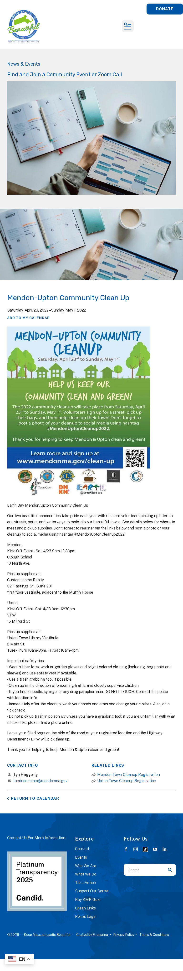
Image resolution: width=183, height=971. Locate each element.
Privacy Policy (123, 935)
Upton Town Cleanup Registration (126, 781)
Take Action (85, 882)
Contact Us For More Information (36, 838)
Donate (164, 9)
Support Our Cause (91, 891)
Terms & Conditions (154, 935)
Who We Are (85, 866)
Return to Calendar (35, 798)
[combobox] (144, 870)
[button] (128, 26)
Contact (82, 848)
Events (81, 857)
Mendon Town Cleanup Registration (128, 774)
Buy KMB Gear (88, 899)
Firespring (100, 935)
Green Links (85, 908)
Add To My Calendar (28, 318)
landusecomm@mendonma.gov (40, 781)
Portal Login (86, 916)
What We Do (85, 874)
